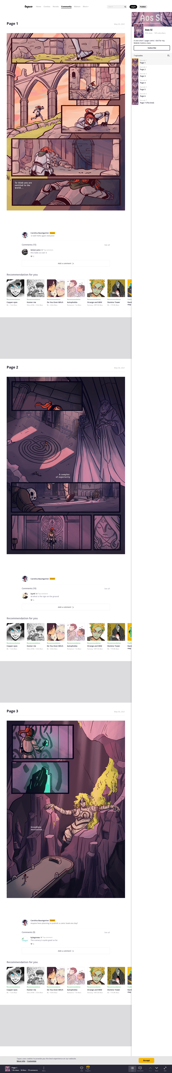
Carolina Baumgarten (40, 233)
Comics (47, 6)
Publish (143, 7)
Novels (56, 6)
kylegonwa (35, 937)
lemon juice (36, 250)
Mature (77, 6)
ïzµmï (33, 594)
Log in (133, 7)
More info (21, 1061)
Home (38, 6)
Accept (146, 1060)
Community (66, 6)
